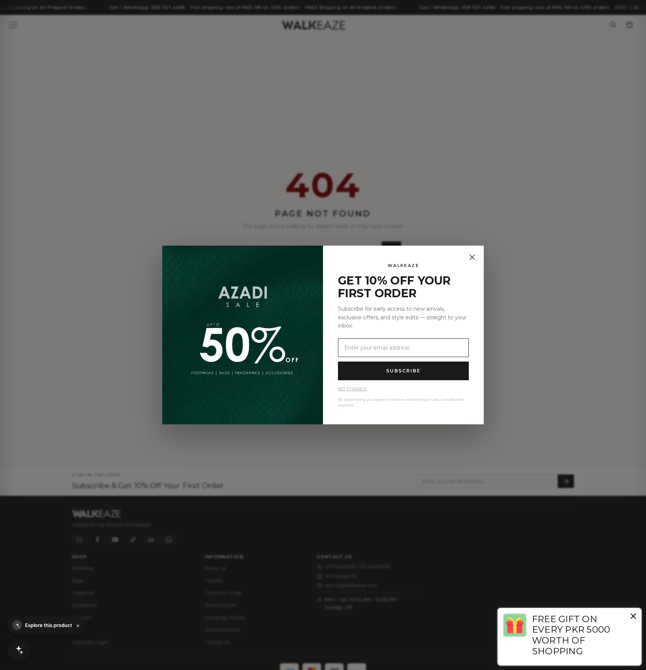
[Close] (472, 257)
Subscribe (403, 371)
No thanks (352, 388)
